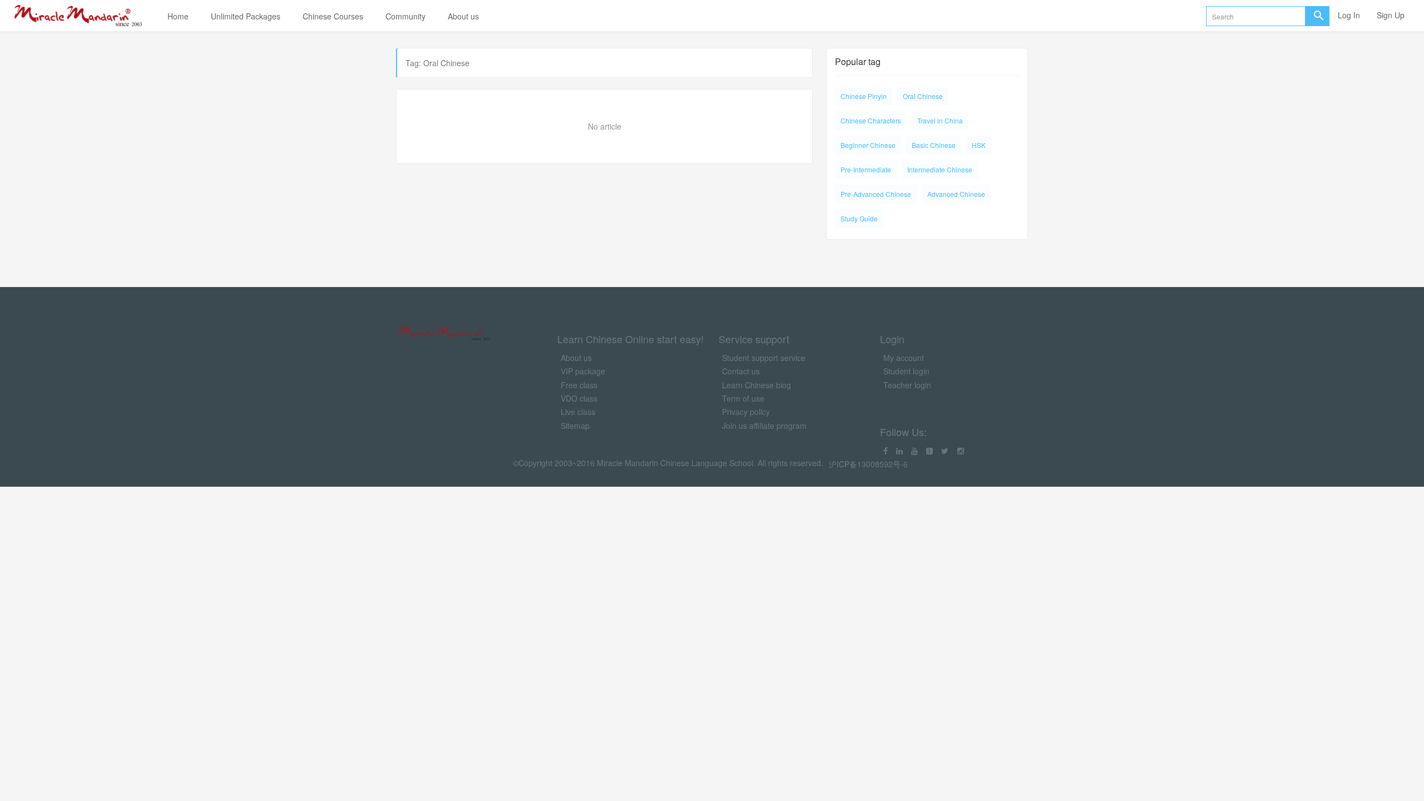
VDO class (579, 398)
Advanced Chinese (956, 194)
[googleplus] (929, 450)
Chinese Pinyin (863, 96)
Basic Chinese (934, 145)
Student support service (763, 357)
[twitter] (944, 450)
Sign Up (1391, 15)
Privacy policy (746, 411)
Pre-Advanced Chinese (875, 194)
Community (405, 16)
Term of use (743, 398)
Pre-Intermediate (865, 169)
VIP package (583, 371)
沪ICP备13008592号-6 (868, 463)
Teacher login (907, 384)
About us (463, 16)
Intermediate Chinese (939, 169)
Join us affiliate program (764, 425)
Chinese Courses (333, 16)
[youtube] (914, 450)
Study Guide (859, 218)
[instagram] (960, 450)
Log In (1349, 15)
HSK (979, 145)
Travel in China (940, 120)
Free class (579, 384)
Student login (906, 371)
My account (903, 357)
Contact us (741, 371)
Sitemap (575, 425)
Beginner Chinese (868, 145)
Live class (578, 411)
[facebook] (885, 450)
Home (178, 16)
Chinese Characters (870, 120)
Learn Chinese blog (756, 384)
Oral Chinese (923, 96)
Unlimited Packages (245, 16)
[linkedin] (899, 450)
